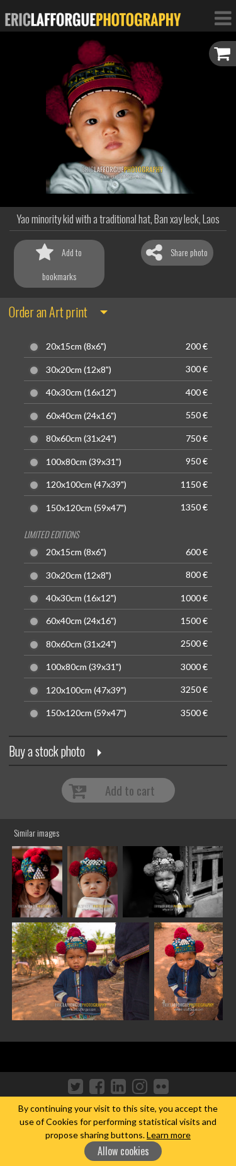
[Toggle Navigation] (223, 17)
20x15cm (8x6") (76, 346)
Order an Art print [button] (48, 311)
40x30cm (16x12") (81, 392)
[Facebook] (96, 1086)
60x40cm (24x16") (81, 416)
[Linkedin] (118, 1086)
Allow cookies (123, 1150)
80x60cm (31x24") (81, 438)
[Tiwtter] (75, 1086)
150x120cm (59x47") (86, 508)
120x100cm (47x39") (86, 485)
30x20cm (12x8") (78, 370)
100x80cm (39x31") (83, 462)
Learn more (169, 1134)
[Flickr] (161, 1086)
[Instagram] (139, 1086)
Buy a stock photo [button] (47, 750)
